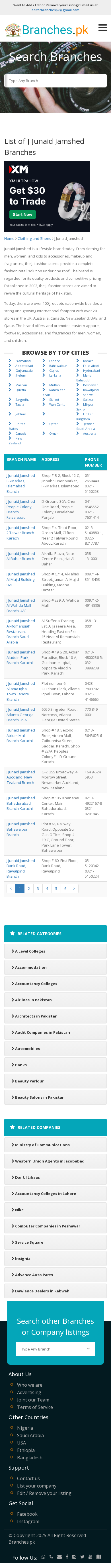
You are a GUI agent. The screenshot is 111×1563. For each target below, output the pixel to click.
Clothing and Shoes (34, 238)
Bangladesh (29, 1457)
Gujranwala (24, 370)
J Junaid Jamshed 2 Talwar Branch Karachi (21, 533)
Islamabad (23, 361)
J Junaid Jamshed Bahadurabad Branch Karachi (21, 803)
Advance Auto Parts (34, 1274)
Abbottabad (24, 365)
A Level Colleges (30, 951)
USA (21, 1443)
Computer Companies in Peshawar (47, 1226)
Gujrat (54, 370)
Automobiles (27, 1048)
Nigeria (25, 1428)
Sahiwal (88, 395)
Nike (19, 1209)
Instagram (28, 1521)
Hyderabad (91, 370)
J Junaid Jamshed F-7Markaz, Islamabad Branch (21, 483)
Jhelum (20, 375)
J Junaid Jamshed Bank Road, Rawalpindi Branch (21, 868)
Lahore (54, 361)
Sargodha (22, 399)
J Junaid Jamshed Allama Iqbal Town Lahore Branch (21, 691)
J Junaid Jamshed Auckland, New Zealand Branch (21, 777)
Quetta (20, 390)
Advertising (29, 1392)
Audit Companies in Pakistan (42, 1032)
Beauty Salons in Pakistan (40, 1097)
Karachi (88, 361)
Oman (54, 433)
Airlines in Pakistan (33, 999)
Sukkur (88, 399)
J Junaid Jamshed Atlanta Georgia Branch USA (21, 714)
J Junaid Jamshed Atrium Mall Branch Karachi (21, 735)
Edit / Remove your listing (44, 1493)
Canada (20, 433)
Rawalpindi (91, 390)
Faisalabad (91, 365)
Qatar (53, 424)
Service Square (29, 1242)
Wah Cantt (57, 404)
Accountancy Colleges (36, 983)
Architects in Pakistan (36, 1016)
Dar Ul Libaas (27, 1177)
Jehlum (20, 414)
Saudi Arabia (30, 1435)
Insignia (22, 1258)
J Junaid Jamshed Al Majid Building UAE (21, 579)
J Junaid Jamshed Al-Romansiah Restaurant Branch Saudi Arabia (21, 631)
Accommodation (31, 967)
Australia (89, 433)
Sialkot (54, 399)
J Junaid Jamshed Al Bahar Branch (21, 556)
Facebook (27, 1514)
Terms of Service (35, 1407)
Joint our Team (33, 1400)
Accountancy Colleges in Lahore (45, 1193)
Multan (54, 385)
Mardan (21, 385)
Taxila (19, 404)
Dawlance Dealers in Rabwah (42, 1291)
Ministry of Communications (42, 1144)
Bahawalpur (58, 365)
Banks (21, 1064)
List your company (36, 1486)
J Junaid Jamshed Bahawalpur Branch (21, 829)
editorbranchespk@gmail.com (55, 10)
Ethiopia (26, 1450)
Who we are (29, 1385)
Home (9, 238)
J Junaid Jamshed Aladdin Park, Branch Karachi (21, 657)
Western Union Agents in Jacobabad (50, 1161)
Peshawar (90, 385)
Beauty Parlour (29, 1081)
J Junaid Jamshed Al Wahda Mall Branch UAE (21, 605)
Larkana (55, 375)
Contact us (28, 1478)
